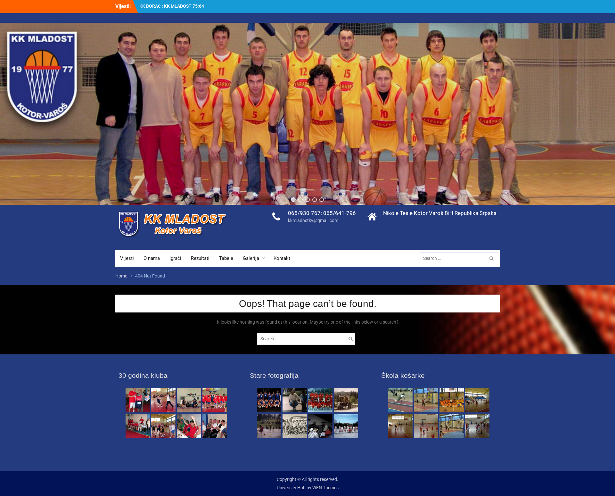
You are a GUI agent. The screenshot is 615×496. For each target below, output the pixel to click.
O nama (152, 258)
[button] (293, 199)
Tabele (226, 258)
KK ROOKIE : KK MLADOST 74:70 (172, 6)
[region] (307, 114)
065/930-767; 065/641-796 (322, 213)
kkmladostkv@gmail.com (313, 220)
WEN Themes (325, 487)
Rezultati (200, 258)
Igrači (175, 258)
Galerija (251, 258)
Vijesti (127, 258)
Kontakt (282, 258)
